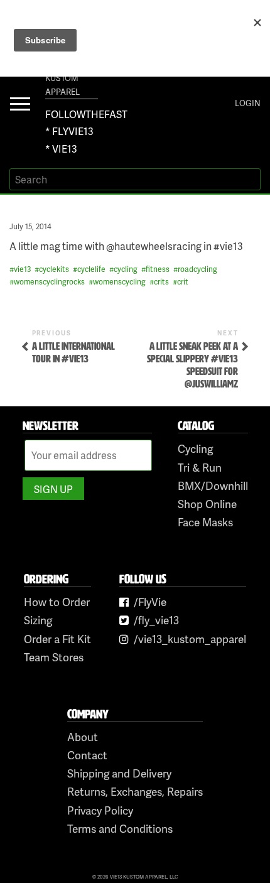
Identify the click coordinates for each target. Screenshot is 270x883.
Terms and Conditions (120, 828)
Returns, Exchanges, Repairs (135, 791)
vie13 (22, 269)
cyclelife (91, 269)
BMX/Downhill (213, 485)
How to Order (57, 601)
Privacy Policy (100, 810)
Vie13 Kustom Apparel (62, 77)
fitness (158, 269)
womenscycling (119, 281)
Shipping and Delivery (119, 773)
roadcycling (197, 269)
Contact (87, 754)
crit (182, 281)
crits (161, 281)
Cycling (195, 448)
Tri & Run (200, 467)
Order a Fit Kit (57, 638)
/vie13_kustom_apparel (190, 638)
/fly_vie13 (156, 619)
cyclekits (54, 269)
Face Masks (205, 521)
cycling (126, 269)
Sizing (38, 619)
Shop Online (207, 503)
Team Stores (54, 656)
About (82, 736)
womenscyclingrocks (49, 281)
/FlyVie (150, 601)
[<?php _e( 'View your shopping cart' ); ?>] (216, 103)
